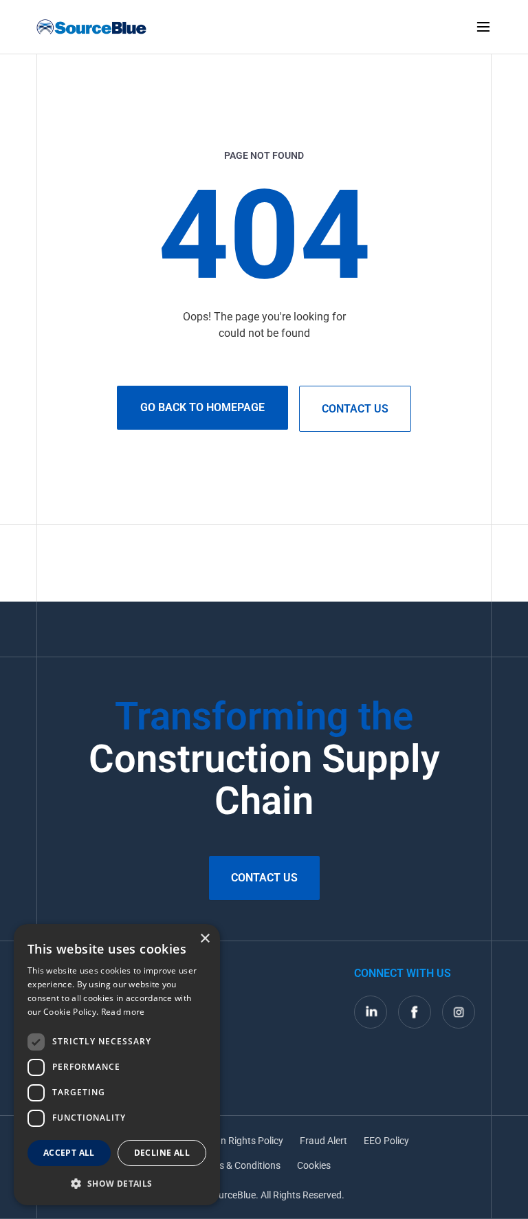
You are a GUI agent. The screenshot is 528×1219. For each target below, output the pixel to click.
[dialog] (117, 1064)
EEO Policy (386, 1140)
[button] (117, 1183)
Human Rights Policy (239, 1140)
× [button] (204, 939)
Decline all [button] (162, 1152)
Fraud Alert (323, 1140)
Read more (123, 1012)
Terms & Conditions (239, 1165)
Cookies (314, 1165)
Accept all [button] (69, 1152)
